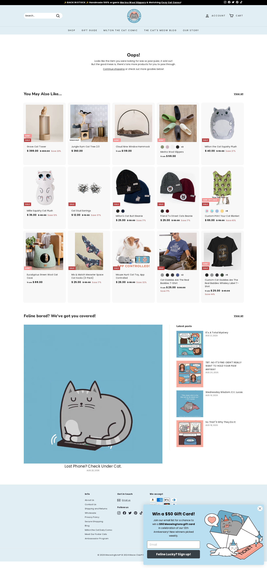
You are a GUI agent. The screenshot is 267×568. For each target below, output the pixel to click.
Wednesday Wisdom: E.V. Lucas (224, 392)
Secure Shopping (94, 521)
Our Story (191, 30)
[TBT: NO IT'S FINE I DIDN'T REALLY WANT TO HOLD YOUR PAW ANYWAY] (189, 374)
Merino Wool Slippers (133, 2)
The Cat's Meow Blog (160, 30)
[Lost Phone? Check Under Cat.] (93, 394)
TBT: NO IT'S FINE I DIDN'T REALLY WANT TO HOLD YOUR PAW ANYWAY (224, 366)
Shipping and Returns (96, 508)
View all (238, 94)
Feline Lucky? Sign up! (173, 554)
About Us (89, 500)
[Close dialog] (260, 508)
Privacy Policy (92, 517)
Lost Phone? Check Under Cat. (93, 466)
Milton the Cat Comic (121, 30)
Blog (87, 525)
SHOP (71, 30)
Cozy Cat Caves (170, 2)
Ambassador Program (96, 538)
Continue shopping (114, 69)
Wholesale (90, 512)
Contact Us (90, 504)
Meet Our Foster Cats (96, 534)
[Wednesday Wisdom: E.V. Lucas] (189, 403)
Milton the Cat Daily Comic (98, 530)
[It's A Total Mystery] (189, 344)
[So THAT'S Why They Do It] (189, 433)
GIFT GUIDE (89, 30)
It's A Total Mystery (217, 332)
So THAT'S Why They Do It (221, 422)
